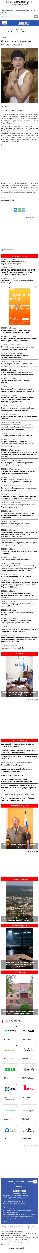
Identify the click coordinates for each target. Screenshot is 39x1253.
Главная (10, 1182)
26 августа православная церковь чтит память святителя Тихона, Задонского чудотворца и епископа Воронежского (19, 639)
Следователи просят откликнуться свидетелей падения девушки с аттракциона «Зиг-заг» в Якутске (19, 454)
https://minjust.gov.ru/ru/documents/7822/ (14, 1240)
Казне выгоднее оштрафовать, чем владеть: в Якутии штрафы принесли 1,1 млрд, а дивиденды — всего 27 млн (19, 534)
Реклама (17, 1184)
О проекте (20, 1182)
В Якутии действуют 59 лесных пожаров (16, 435)
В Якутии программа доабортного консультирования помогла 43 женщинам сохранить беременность (17, 444)
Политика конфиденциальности (13, 1201)
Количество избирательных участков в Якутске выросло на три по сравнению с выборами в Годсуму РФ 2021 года (19, 585)
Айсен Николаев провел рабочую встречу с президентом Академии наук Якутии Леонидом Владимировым (17, 399)
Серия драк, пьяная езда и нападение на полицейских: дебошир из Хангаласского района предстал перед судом (17, 427)
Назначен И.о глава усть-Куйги (13, 648)
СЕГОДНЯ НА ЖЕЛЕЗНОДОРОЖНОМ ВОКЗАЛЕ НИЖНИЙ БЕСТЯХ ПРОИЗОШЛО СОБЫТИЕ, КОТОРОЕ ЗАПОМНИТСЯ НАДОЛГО (18, 272)
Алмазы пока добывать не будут (13, 775)
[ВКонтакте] (15, 210)
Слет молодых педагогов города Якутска (16, 560)
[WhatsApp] (19, 210)
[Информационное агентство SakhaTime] (22, 23)
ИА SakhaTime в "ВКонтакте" (20, 32)
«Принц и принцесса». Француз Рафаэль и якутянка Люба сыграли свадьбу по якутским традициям (18, 788)
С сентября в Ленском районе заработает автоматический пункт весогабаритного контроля (17, 595)
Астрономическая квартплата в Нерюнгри (17, 576)
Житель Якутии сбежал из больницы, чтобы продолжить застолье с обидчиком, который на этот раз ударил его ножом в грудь (18, 568)
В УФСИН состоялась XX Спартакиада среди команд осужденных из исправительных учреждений (17, 515)
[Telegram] (23, 210)
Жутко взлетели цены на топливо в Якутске (17, 794)
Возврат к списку (7, 251)
